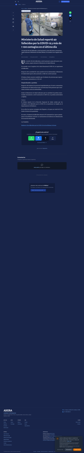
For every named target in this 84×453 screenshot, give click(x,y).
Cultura (12, 422)
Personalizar (68, 449)
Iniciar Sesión (78, 422)
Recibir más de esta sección (37, 190)
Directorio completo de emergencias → (49, 440)
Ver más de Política (41, 142)
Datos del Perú (27, 425)
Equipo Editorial (6, 439)
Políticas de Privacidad (7, 437)
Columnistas (20, 424)
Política (19, 4)
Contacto (78, 424)
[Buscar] (18, 2)
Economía (5, 425)
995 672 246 (52, 433)
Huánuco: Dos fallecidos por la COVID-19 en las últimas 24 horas (38, 125)
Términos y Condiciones (8, 441)
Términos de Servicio (44, 451)
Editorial (19, 422)
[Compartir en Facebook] (70, 15)
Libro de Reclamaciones (8, 444)
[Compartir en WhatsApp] (70, 12)
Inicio (22, 8)
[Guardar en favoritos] (13, 19)
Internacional (6, 427)
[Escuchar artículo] (13, 26)
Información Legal (7, 435)
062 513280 (52, 437)
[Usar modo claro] (59, 1)
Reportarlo (45, 148)
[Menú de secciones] (15, 2)
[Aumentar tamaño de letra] (13, 12)
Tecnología (12, 424)
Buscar (26, 424)
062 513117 (50, 436)
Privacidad (38, 451)
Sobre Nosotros (6, 433)
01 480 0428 (52, 434)
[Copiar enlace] (70, 21)
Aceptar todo (77, 449)
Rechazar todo (60, 449)
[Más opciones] (13, 30)
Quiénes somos (50, 451)
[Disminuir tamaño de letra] (13, 15)
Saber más (69, 441)
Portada (26, 422)
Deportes (5, 424)
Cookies (5, 443)
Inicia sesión (36, 167)
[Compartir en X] (70, 18)
